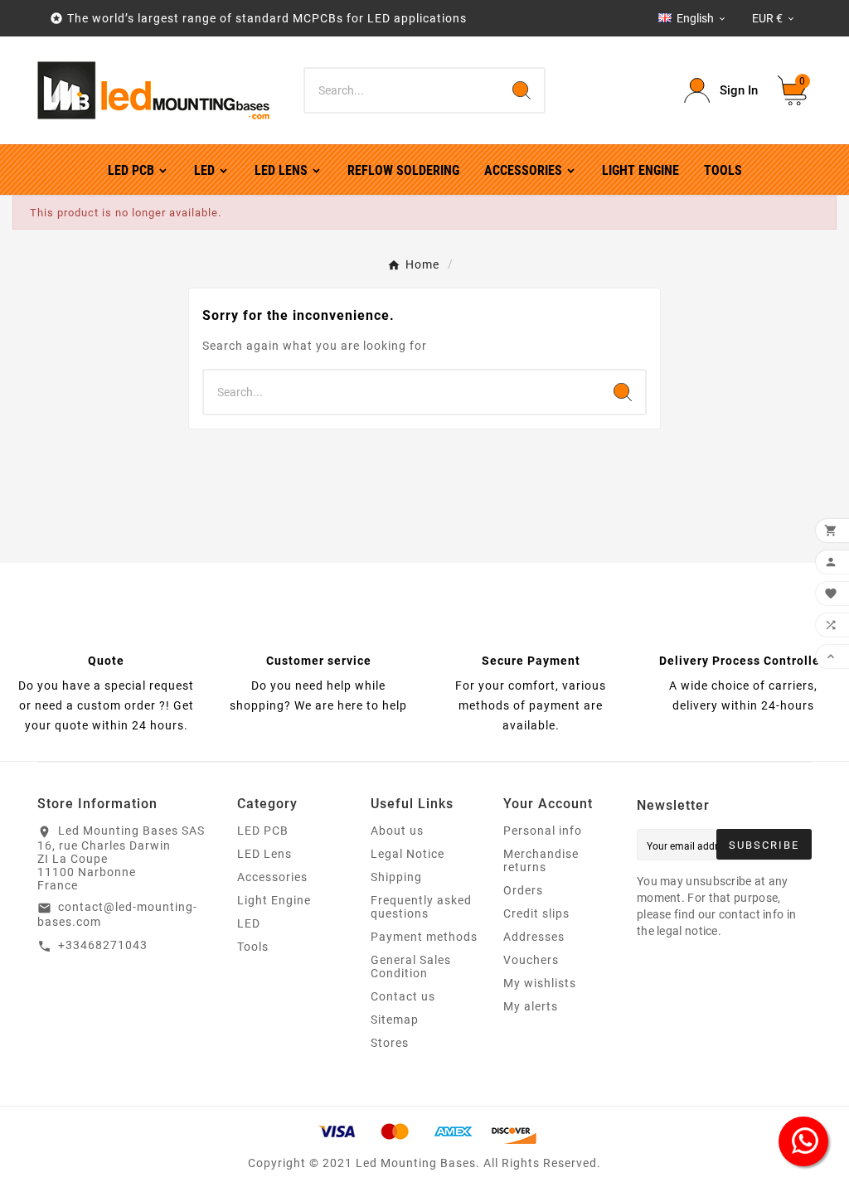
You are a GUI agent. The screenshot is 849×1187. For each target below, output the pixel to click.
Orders (523, 890)
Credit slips (536, 913)
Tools (253, 946)
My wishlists (539, 983)
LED (248, 923)
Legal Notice (407, 853)
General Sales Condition (411, 966)
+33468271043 (103, 945)
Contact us (403, 996)
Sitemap (395, 1019)
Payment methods (424, 936)
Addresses (534, 936)
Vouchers (531, 960)
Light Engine (274, 900)
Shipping (396, 877)
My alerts (530, 1006)
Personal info (542, 830)
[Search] (521, 90)
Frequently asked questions (421, 907)
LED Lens (264, 853)
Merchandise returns (541, 860)
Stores (390, 1042)
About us (397, 830)
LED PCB (263, 830)
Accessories (272, 877)
